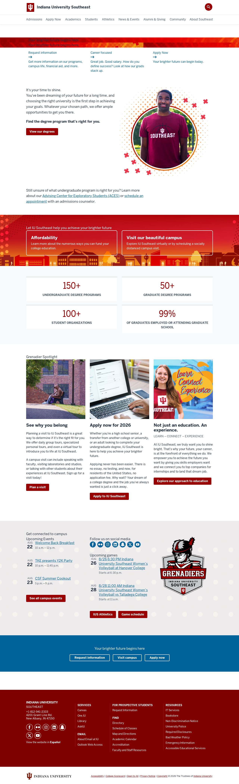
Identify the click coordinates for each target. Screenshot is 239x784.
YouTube (138, 544)
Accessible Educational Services (185, 748)
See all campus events (46, 598)
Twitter (130, 544)
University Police (176, 726)
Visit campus (127, 658)
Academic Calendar (124, 739)
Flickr (100, 544)
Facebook (93, 544)
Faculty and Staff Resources (129, 750)
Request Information (124, 710)
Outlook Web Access (90, 744)
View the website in (43, 742)
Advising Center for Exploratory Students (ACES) (81, 196)
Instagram (108, 544)
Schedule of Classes (124, 728)
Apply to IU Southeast (109, 496)
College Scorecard (115, 776)
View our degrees (42, 132)
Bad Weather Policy (178, 737)
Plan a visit (38, 487)
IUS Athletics (103, 614)
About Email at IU (88, 739)
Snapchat (123, 544)
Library (81, 721)
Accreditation (120, 744)
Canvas (81, 710)
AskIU (81, 726)
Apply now (157, 658)
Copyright (162, 776)
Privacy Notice (147, 776)
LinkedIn (115, 544)
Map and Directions (124, 733)
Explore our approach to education (182, 481)
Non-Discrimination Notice (182, 721)
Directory (118, 723)
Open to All (132, 776)
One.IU (81, 715)
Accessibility (97, 776)
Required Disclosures (179, 732)
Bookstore (172, 715)
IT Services (172, 710)
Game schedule (133, 614)
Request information (90, 658)
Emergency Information (180, 742)
